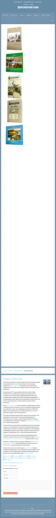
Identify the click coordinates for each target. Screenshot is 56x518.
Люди (30, 15)
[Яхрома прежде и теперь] (14, 280)
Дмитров (14, 462)
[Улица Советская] (46, 382)
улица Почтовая (28, 448)
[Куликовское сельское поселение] (14, 62)
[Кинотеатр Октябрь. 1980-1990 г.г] (7, 459)
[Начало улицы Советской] (24, 456)
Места (22, 15)
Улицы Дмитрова (18, 370)
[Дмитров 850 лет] (14, 304)
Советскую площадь (11, 405)
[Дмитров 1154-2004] (14, 110)
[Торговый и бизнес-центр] (7, 457)
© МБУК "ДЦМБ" (27, 508)
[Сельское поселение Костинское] (14, 208)
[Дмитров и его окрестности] (14, 232)
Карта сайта (39, 2)
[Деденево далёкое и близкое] (14, 38)
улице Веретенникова (31, 420)
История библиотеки (29, 2)
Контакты (26, 4)
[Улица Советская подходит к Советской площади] (32, 457)
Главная (6, 15)
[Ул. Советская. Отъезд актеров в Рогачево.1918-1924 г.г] (16, 457)
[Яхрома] (14, 86)
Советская (19, 462)
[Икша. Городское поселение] (14, 135)
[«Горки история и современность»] (14, 351)
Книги (37, 15)
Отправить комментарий (10, 493)
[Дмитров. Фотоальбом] (14, 328)
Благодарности (18, 2)
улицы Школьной (15, 385)
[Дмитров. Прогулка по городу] (14, 184)
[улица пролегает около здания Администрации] (24, 457)
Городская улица (7, 462)
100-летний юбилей (28, 453)
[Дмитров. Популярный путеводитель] (14, 160)
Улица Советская (12, 378)
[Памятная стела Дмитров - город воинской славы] (32, 456)
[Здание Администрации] (7, 456)
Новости (14, 15)
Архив (31, 4)
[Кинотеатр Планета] (16, 456)
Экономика (46, 15)
